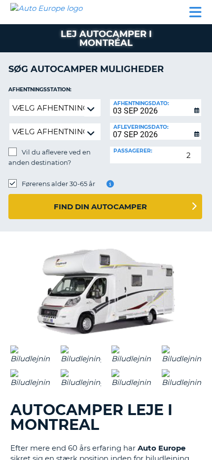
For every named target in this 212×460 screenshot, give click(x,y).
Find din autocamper (100, 206)
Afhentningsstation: (39, 89)
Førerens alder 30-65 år (58, 184)
